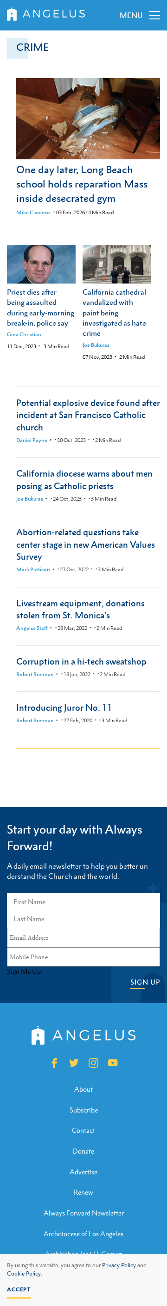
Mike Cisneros (33, 212)
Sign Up (145, 982)
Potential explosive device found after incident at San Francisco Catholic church (88, 415)
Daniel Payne (31, 440)
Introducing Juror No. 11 (64, 707)
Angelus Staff (32, 628)
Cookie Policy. (24, 1273)
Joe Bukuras (96, 345)
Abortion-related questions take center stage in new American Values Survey (85, 544)
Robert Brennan (35, 674)
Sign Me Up (24, 971)
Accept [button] (19, 1289)
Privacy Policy (119, 1265)
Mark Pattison (33, 569)
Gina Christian (24, 334)
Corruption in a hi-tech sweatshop (81, 661)
